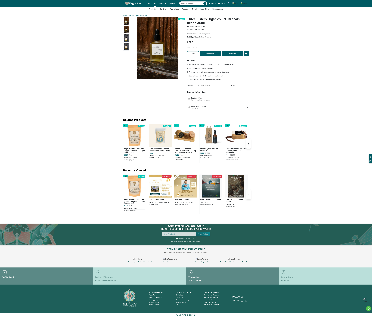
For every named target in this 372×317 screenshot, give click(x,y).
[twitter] (246, 301)
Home (148, 3)
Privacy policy (153, 300)
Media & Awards (154, 304)
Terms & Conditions (155, 297)
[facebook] (238, 301)
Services (163, 9)
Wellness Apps (217, 9)
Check (233, 85)
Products (152, 9)
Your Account (180, 297)
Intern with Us (208, 300)
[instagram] (234, 301)
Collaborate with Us (210, 302)
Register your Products (211, 295)
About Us (162, 3)
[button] (212, 3)
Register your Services (211, 297)
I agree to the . (187, 238)
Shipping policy (181, 302)
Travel (194, 9)
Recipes (185, 9)
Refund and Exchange (183, 300)
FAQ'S (178, 304)
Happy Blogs (204, 9)
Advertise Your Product (211, 304)
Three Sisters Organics (202, 37)
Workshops (174, 9)
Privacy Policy (191, 238)
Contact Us (172, 3)
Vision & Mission (154, 302)
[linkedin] (242, 301)
